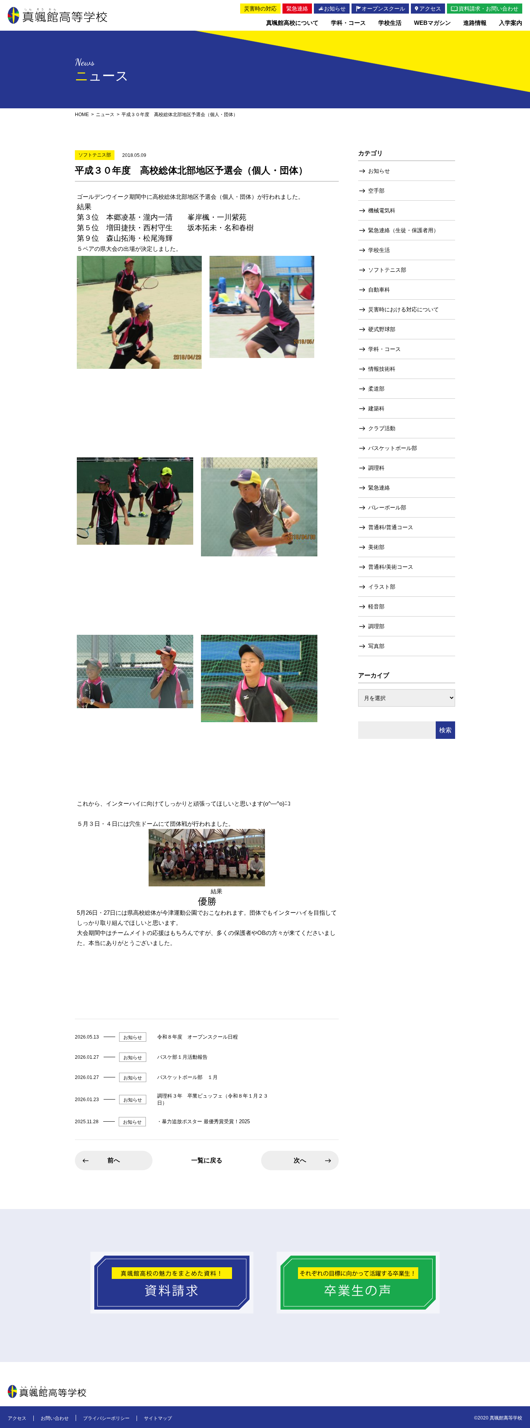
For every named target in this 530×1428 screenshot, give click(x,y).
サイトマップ (158, 1418)
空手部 (376, 191)
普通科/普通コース (390, 527)
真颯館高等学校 (57, 15)
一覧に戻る (206, 1160)
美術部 (376, 547)
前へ (113, 1160)
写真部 (376, 646)
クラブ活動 (381, 428)
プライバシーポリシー (106, 1418)
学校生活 (379, 250)
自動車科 (379, 290)
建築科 (376, 408)
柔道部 (376, 389)
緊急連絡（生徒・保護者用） (403, 230)
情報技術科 (381, 369)
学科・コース (384, 349)
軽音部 (376, 606)
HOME (82, 114)
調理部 (376, 626)
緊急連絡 (379, 488)
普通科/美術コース (390, 567)
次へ (300, 1160)
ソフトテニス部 (387, 270)
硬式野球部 (381, 329)
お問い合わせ (55, 1418)
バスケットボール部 (392, 448)
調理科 (376, 468)
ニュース (105, 114)
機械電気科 (381, 210)
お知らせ (379, 171)
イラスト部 (381, 587)
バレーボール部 (387, 507)
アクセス (17, 1418)
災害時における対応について (403, 309)
